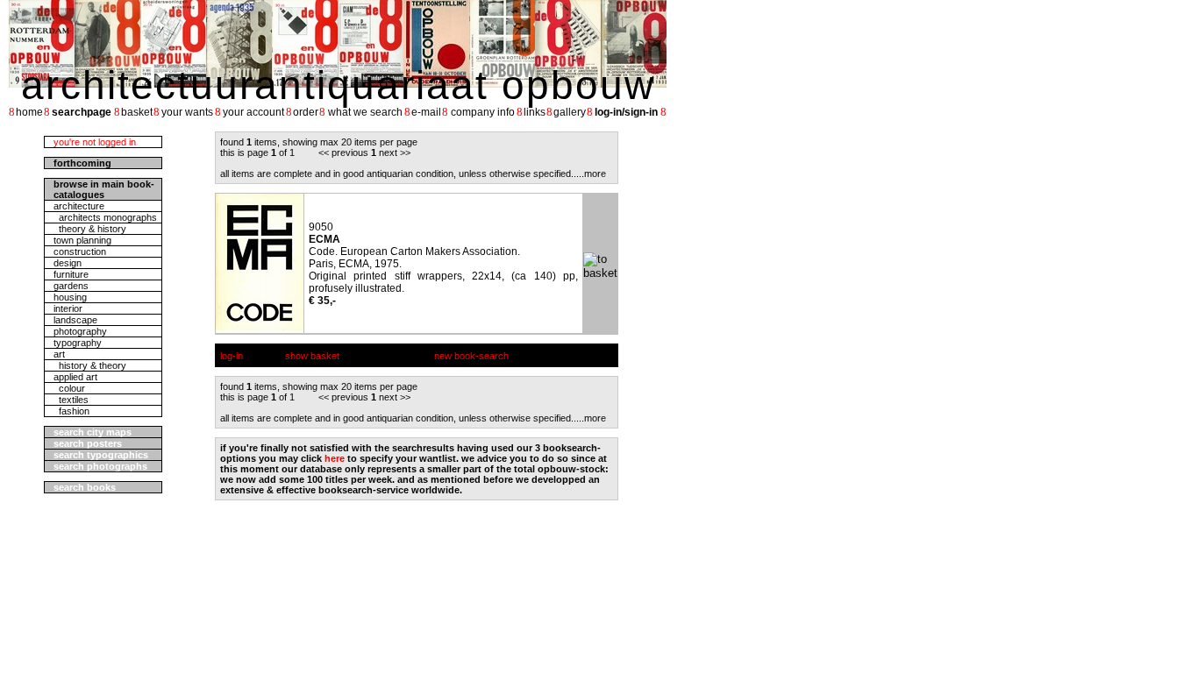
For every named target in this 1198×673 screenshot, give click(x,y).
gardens (71, 285)
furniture (71, 274)
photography (80, 331)
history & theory (89, 365)
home (29, 112)
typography (77, 342)
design (67, 263)
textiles (71, 399)
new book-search (471, 356)
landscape (75, 320)
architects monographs (105, 217)
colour (69, 388)
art (59, 354)
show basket (312, 356)
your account (253, 112)
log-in (231, 356)
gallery (569, 112)
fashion (71, 411)
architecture (78, 206)
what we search (365, 112)
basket (137, 112)
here (334, 458)
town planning (82, 240)
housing (70, 297)
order (305, 112)
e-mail (426, 112)
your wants (187, 112)
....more (590, 173)
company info (483, 112)
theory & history (89, 228)
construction (79, 251)
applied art (75, 377)
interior (67, 308)
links (535, 112)
